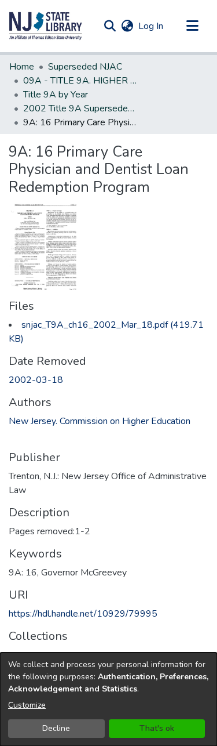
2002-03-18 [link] (36, 380)
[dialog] (108, 699)
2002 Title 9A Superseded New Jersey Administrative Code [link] (81, 108)
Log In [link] (151, 26)
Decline (56, 728)
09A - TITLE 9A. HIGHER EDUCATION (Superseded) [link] (81, 80)
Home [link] (21, 66)
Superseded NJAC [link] (85, 66)
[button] (46, 26)
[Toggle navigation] (192, 26)
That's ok (156, 728)
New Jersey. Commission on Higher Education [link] (99, 421)
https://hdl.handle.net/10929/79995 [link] (83, 613)
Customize (27, 705)
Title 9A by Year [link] (55, 94)
